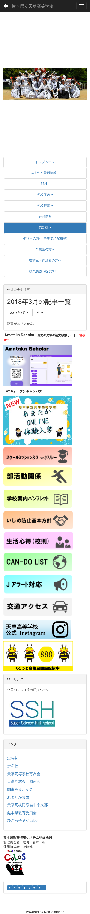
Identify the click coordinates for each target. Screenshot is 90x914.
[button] (9, 83)
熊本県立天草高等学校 (32, 6)
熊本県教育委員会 (22, 812)
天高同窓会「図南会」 (25, 781)
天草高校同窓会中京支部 (27, 804)
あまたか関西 (18, 797)
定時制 (12, 758)
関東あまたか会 (20, 789)
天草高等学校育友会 (23, 773)
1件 (38, 312)
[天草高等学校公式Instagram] (37, 629)
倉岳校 (12, 765)
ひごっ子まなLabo (22, 820)
